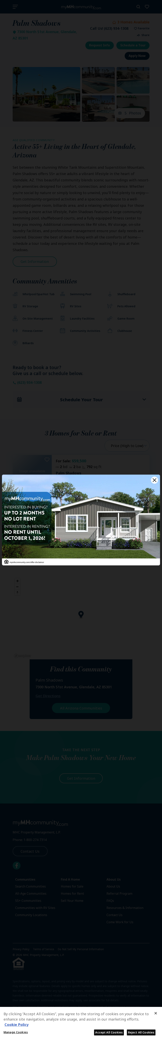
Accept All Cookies (109, 1032)
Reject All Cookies (141, 1032)
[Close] (154, 480)
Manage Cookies (16, 1032)
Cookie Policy (16, 1024)
